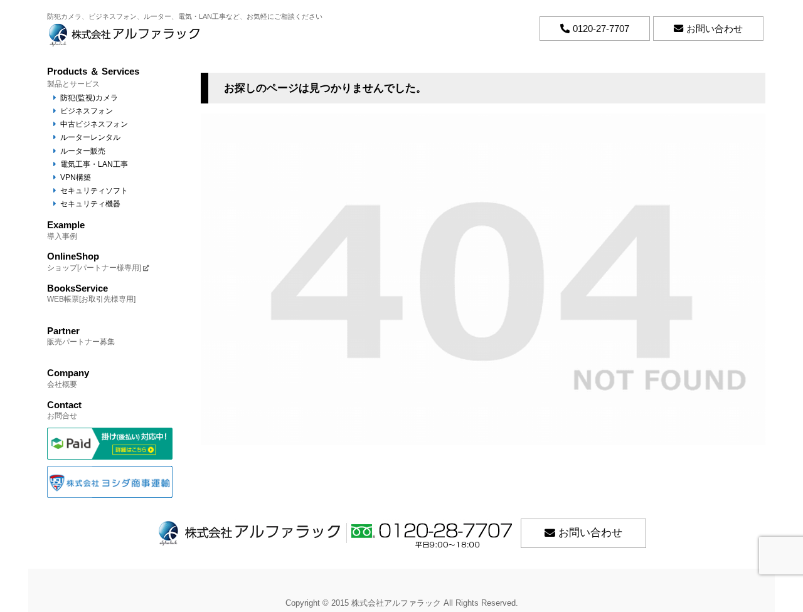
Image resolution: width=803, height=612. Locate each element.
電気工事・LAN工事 (94, 164)
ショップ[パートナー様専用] (94, 261)
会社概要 (68, 377)
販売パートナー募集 (81, 335)
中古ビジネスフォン (94, 124)
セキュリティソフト (94, 190)
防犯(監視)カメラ (89, 97)
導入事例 (66, 229)
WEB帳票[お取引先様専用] (91, 293)
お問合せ (64, 409)
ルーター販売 (82, 151)
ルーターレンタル (90, 137)
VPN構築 (75, 177)
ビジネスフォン (86, 111)
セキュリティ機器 (90, 203)
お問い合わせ (590, 533)
